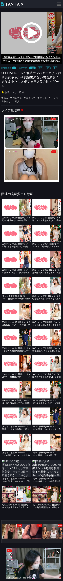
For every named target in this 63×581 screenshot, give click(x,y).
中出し (7, 101)
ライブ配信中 (10, 110)
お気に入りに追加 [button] (14, 92)
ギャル (43, 97)
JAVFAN (15, 4)
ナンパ (54, 97)
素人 (6, 97)
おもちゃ (17, 97)
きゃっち (30, 97)
